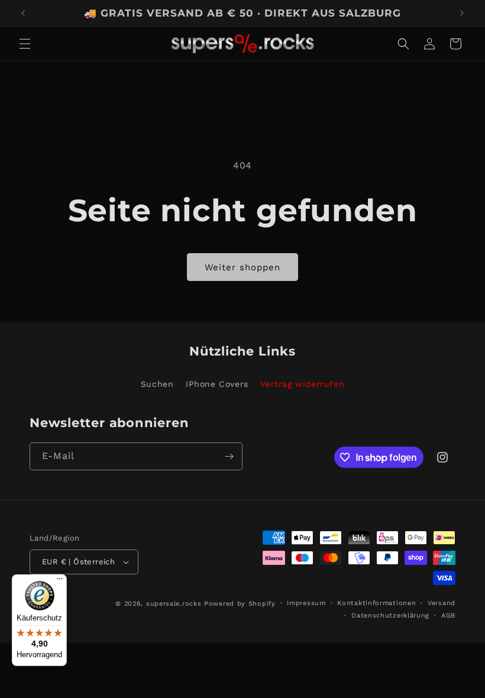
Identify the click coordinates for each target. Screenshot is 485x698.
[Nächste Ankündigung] (462, 13)
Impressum (306, 603)
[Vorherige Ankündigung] (23, 13)
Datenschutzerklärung (390, 615)
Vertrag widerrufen (302, 384)
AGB (448, 615)
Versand (441, 603)
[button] (25, 44)
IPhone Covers (217, 384)
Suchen (157, 384)
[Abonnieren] (229, 456)
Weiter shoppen (242, 267)
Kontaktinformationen (376, 603)
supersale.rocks (174, 603)
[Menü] (60, 581)
